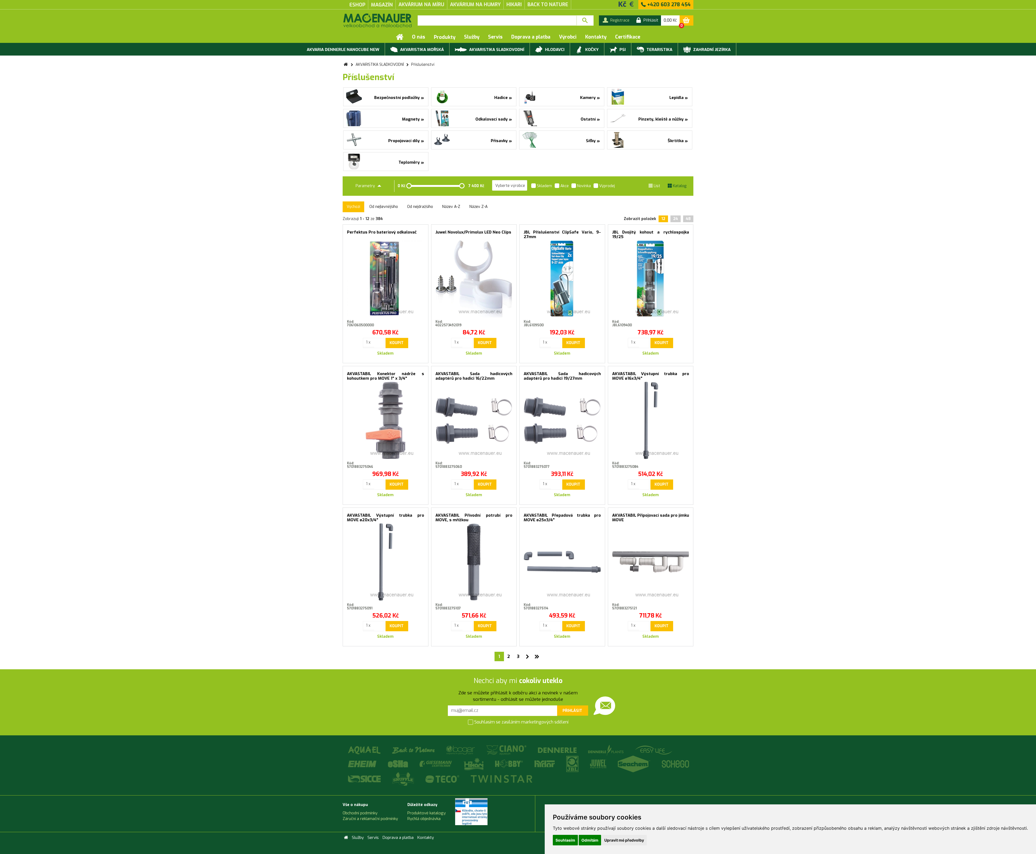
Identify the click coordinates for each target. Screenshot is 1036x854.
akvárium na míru (421, 4)
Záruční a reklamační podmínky (370, 818)
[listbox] (509, 185)
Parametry (366, 185)
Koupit (397, 342)
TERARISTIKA (658, 49)
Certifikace (627, 37)
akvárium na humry (475, 4)
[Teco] (442, 779)
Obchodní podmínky (360, 813)
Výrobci (568, 37)
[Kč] (622, 3)
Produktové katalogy (426, 813)
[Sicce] (365, 779)
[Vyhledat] (585, 20)
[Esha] (398, 764)
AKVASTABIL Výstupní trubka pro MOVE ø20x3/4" (385, 518)
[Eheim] (363, 764)
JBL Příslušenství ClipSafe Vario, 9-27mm (562, 234)
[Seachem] (634, 764)
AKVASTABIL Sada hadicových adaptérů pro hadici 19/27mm (562, 376)
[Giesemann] (436, 764)
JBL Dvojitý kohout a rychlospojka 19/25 (650, 234)
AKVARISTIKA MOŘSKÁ (421, 49)
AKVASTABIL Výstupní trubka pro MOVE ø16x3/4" (650, 376)
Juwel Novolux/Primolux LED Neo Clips (473, 232)
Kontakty (595, 37)
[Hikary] (474, 764)
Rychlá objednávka (424, 818)
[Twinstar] (501, 779)
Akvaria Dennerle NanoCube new (343, 49)
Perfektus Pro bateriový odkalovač (382, 232)
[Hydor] (545, 764)
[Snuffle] (403, 779)
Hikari (514, 4)
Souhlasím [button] (565, 840)
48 (688, 218)
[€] (632, 3)
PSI (622, 49)
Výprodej (606, 185)
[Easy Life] (653, 750)
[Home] (399, 37)
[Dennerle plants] (606, 750)
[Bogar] (461, 750)
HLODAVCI (554, 49)
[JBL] (573, 764)
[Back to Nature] (414, 750)
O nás (418, 37)
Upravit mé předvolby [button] (624, 840)
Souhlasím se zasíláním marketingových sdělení (520, 722)
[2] (527, 656)
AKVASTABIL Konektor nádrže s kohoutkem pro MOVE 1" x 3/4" (385, 376)
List (656, 185)
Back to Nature (547, 4)
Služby (471, 37)
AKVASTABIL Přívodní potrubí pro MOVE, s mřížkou (474, 518)
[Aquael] (365, 750)
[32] (537, 656)
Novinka (583, 185)
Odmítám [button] (589, 840)
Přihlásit (572, 710)
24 (675, 218)
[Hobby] (509, 764)
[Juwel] (598, 764)
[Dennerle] (558, 750)
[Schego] (675, 764)
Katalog (679, 185)
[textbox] (497, 20)
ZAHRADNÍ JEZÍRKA (711, 49)
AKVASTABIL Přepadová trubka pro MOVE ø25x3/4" (562, 518)
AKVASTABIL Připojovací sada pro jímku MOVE (650, 518)
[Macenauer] (377, 20)
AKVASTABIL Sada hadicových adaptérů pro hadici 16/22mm (474, 376)
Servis (495, 37)
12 (663, 218)
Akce (564, 185)
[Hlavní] (345, 64)
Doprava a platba (530, 37)
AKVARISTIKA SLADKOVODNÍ (496, 49)
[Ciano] (507, 750)
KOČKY (591, 49)
